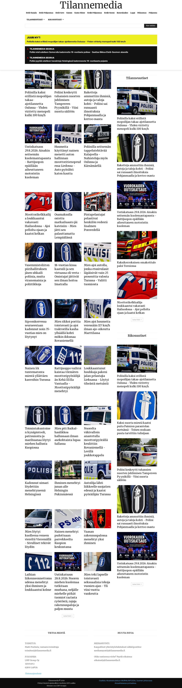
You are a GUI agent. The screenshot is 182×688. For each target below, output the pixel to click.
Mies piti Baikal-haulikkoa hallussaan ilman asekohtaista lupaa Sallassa (67, 436)
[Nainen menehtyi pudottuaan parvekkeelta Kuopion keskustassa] (68, 518)
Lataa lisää (67, 616)
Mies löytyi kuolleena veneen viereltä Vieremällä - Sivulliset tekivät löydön (38, 539)
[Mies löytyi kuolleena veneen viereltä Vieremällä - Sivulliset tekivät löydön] (38, 518)
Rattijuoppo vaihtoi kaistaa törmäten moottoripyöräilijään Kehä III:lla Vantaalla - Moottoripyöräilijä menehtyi (67, 380)
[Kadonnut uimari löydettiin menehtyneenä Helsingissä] (38, 469)
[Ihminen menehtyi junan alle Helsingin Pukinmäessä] (68, 469)
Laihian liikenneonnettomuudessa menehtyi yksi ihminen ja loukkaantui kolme (38, 582)
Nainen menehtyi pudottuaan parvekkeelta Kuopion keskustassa (66, 539)
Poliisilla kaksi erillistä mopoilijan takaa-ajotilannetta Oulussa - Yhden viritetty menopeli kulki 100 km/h (38, 104)
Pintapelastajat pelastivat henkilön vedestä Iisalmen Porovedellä (96, 222)
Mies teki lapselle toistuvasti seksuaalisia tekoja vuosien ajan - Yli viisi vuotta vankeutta (97, 584)
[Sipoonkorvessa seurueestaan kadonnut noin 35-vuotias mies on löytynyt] (38, 308)
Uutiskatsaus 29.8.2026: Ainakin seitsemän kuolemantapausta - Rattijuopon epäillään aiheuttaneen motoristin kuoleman (38, 162)
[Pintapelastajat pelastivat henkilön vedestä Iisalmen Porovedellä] (97, 201)
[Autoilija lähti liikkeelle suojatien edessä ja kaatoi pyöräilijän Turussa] (97, 469)
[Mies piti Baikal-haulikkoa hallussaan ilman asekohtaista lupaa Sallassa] (68, 415)
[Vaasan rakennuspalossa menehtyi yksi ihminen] (97, 518)
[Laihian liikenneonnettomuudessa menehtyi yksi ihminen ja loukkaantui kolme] (38, 561)
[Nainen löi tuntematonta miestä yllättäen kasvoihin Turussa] (38, 355)
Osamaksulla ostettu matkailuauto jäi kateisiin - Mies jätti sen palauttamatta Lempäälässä (66, 226)
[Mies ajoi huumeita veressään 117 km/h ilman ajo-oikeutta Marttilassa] (97, 308)
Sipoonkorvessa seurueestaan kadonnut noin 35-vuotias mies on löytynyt (37, 329)
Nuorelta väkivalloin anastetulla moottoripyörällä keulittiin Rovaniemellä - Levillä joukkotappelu (96, 442)
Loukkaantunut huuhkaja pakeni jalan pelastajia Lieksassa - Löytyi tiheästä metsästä (96, 376)
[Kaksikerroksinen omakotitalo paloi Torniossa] (137, 245)
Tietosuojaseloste (33, 673)
